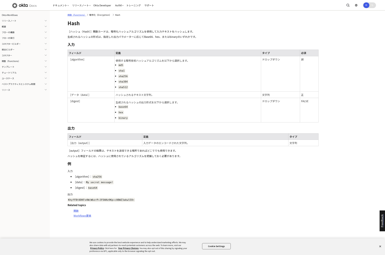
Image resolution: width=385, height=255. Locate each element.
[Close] (380, 246)
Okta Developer (102, 5)
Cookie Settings (216, 246)
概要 (4, 26)
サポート (149, 5)
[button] (60, 5)
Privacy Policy (97, 248)
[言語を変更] (356, 5)
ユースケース (8, 78)
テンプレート (8, 66)
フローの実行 (8, 38)
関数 (76, 211)
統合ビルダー (8, 49)
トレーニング (133, 5)
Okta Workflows (10, 15)
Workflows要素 (82, 216)
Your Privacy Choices (128, 248)
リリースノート (9, 20)
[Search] (348, 5)
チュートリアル (9, 72)
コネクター (7, 55)
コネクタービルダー (11, 43)
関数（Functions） (11, 61)
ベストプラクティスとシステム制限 (18, 84)
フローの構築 (8, 32)
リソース (6, 89)
